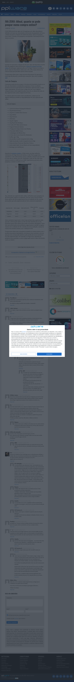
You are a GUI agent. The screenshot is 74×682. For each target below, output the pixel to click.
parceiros (24, 331)
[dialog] (37, 341)
